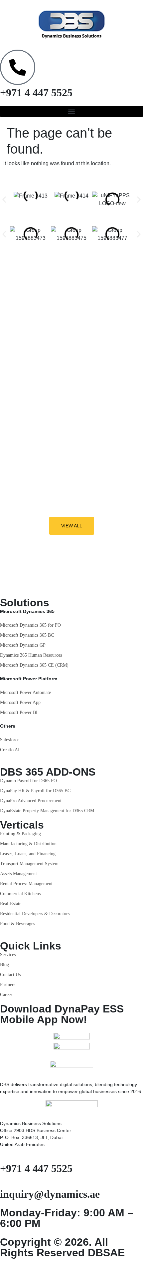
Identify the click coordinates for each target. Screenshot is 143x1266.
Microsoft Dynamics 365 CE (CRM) (34, 665)
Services (8, 954)
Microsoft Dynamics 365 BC (27, 635)
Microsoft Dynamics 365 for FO (30, 625)
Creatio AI (10, 749)
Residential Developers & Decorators (35, 913)
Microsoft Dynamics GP (23, 645)
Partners (7, 984)
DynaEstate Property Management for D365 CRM (47, 810)
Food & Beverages (17, 923)
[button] (71, 111)
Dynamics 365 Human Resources (31, 655)
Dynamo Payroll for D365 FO (28, 780)
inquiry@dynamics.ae (50, 1194)
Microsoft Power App (20, 702)
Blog (4, 964)
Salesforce (9, 739)
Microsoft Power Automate (25, 692)
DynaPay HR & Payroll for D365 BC (35, 790)
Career (6, 994)
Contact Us (10, 974)
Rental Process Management (26, 883)
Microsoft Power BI (19, 712)
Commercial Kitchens (20, 893)
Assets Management (18, 873)
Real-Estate (10, 903)
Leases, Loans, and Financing (28, 853)
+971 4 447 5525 (36, 93)
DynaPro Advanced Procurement (31, 800)
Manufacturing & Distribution (28, 843)
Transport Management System (29, 863)
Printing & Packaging (20, 833)
